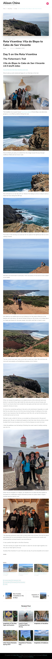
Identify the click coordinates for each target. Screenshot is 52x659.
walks (13, 39)
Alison (4, 48)
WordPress (30, 657)
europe (5, 39)
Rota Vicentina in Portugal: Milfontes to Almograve (24, 573)
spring (9, 39)
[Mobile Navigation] (47, 3)
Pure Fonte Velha (25, 112)
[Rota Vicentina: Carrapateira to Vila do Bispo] (10, 568)
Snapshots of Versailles (41, 623)
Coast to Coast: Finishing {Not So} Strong (24, 625)
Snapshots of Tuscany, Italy (25, 643)
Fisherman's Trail (17, 580)
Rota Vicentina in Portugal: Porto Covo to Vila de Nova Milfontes (40, 573)
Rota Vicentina (21, 582)
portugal (14, 582)
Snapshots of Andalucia (41, 643)
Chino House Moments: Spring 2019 (10, 643)
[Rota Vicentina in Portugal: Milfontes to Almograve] (26, 568)
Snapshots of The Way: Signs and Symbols (10, 624)
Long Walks (7, 582)
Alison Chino (11, 3)
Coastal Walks (8, 580)
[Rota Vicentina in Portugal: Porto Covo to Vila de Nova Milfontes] (41, 568)
